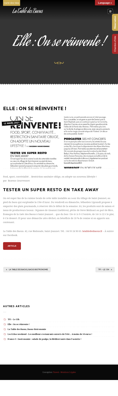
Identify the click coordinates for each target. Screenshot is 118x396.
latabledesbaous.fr (92, 231)
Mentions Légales (68, 372)
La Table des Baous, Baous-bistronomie (28, 269)
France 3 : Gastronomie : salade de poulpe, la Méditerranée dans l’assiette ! (44, 339)
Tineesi (56, 372)
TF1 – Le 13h (103, 269)
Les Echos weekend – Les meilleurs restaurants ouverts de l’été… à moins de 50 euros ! (50, 334)
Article (12, 246)
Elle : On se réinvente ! (19, 324)
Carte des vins (11, 3)
